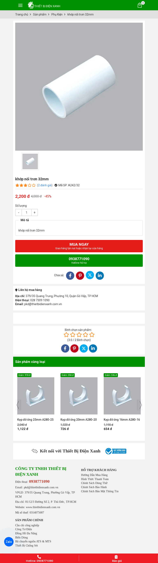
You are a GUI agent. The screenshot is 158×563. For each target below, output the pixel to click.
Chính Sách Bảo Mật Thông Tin (99, 491)
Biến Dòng (21, 537)
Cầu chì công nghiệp (27, 525)
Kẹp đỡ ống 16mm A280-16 (79, 419)
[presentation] (17, 405)
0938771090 (79, 260)
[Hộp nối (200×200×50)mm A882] (122, 393)
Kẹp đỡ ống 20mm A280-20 (36, 419)
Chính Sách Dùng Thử (94, 483)
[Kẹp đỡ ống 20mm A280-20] (36, 393)
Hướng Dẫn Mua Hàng (94, 475)
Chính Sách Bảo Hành (94, 487)
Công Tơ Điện (23, 529)
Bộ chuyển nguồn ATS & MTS (33, 541)
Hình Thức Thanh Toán (95, 479)
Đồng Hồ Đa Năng (26, 533)
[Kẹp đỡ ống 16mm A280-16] (79, 393)
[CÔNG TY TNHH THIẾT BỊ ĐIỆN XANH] (44, 5)
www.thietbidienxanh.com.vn (43, 507)
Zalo (8, 541)
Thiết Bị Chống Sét (26, 545)
